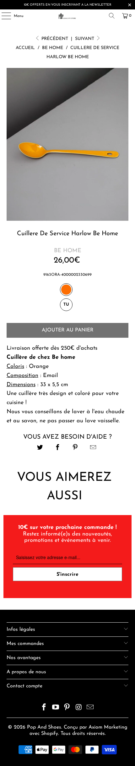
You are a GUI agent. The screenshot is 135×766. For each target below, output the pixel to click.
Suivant (85, 38)
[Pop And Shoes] (67, 15)
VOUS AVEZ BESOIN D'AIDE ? (67, 437)
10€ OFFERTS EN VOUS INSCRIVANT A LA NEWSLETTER (67, 5)
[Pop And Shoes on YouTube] (55, 708)
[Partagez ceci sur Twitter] (40, 448)
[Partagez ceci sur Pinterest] (75, 448)
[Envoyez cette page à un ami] (93, 448)
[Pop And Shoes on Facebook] (44, 708)
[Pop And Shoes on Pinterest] (67, 708)
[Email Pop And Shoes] (90, 708)
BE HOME (67, 251)
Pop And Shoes (44, 727)
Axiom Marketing (108, 727)
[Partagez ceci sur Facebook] (58, 448)
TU (66, 305)
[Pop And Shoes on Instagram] (79, 708)
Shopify (49, 733)
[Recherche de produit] (112, 15)
